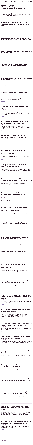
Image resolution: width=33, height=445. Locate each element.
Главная (11, 1)
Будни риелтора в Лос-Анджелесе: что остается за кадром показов (13, 165)
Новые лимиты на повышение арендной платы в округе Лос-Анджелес (14, 238)
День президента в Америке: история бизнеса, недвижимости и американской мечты (16, 422)
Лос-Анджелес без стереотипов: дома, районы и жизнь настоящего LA (16, 310)
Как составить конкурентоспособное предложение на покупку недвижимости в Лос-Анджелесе (15, 265)
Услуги (22, 1)
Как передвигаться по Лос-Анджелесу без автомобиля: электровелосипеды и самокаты (16, 392)
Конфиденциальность (12, 441)
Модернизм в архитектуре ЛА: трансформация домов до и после (16, 51)
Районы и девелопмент (4, 440)
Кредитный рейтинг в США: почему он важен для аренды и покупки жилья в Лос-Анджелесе (16, 194)
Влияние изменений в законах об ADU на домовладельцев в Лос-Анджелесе (15, 122)
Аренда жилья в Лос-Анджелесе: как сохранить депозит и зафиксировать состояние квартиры (13, 151)
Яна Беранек (4, 1)
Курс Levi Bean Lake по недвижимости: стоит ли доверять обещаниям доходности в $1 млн (16, 39)
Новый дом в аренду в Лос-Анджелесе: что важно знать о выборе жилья (15, 365)
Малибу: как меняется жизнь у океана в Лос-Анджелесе (16, 351)
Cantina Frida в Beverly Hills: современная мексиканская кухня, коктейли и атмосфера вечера (15, 407)
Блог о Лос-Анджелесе (28, 1)
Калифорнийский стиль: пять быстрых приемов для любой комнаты (14, 93)
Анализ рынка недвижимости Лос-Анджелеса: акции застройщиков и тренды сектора (16, 324)
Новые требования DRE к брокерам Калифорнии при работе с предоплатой (14, 222)
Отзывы (19, 1)
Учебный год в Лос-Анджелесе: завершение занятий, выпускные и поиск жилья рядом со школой (16, 296)
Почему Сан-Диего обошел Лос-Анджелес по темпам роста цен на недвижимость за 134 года (15, 24)
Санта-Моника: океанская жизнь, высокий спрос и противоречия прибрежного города (15, 379)
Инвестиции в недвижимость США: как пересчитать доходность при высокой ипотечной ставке (14, 137)
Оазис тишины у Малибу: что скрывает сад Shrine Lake (15, 252)
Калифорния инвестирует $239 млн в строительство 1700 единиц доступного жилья (16, 179)
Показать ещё (3, 17)
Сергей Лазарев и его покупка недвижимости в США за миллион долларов (16, 337)
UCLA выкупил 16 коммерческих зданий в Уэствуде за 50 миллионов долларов (15, 281)
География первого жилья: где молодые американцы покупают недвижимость (14, 64)
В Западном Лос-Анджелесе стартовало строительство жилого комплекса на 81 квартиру (14, 8)
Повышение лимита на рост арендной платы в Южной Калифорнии (16, 79)
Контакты (15, 1)
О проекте (2, 441)
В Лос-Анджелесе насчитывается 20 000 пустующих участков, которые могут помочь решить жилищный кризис (16, 209)
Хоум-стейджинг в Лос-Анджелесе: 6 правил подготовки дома (15, 107)
